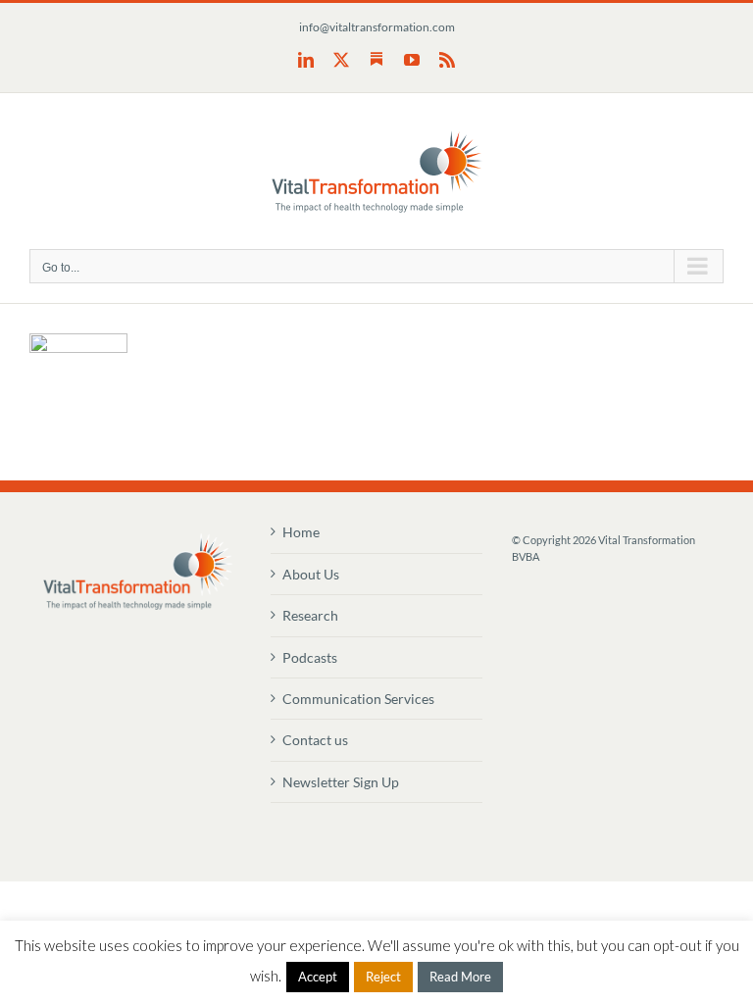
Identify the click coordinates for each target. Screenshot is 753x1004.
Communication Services (358, 698)
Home (301, 532)
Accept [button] (317, 976)
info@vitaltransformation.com (377, 27)
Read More (460, 976)
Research (310, 615)
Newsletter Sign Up (340, 782)
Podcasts (309, 657)
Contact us (315, 739)
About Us (310, 574)
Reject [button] (383, 976)
